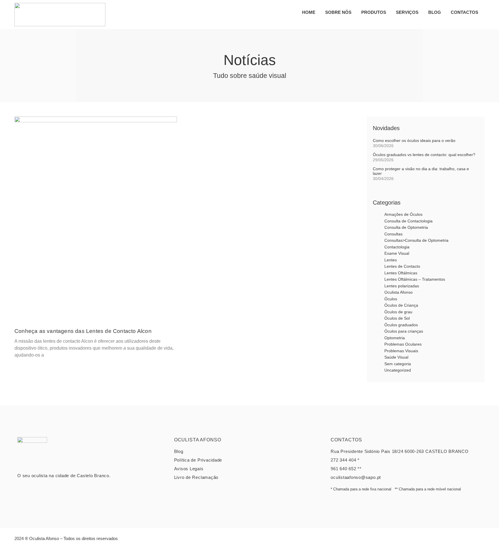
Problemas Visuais (401, 350)
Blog (434, 12)
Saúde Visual (396, 357)
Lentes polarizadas (401, 286)
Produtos (373, 12)
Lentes (390, 260)
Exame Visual (396, 253)
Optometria (394, 338)
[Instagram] (479, 541)
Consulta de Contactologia (408, 221)
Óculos (390, 299)
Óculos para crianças (403, 331)
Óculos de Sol (397, 318)
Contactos (464, 12)
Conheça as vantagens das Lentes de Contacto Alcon (83, 331)
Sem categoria (397, 363)
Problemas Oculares (403, 344)
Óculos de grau (398, 312)
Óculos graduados (401, 325)
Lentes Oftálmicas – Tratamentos (414, 279)
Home (308, 12)
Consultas (393, 234)
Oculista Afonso (398, 292)
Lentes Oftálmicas (400, 273)
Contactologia (396, 247)
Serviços (407, 12)
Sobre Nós (338, 12)
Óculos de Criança (401, 305)
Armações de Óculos (403, 214)
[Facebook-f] (466, 541)
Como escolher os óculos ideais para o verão (414, 140)
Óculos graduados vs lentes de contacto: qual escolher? (424, 154)
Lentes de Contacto (402, 266)
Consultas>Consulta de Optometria (416, 240)
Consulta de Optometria (406, 227)
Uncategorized (397, 370)
